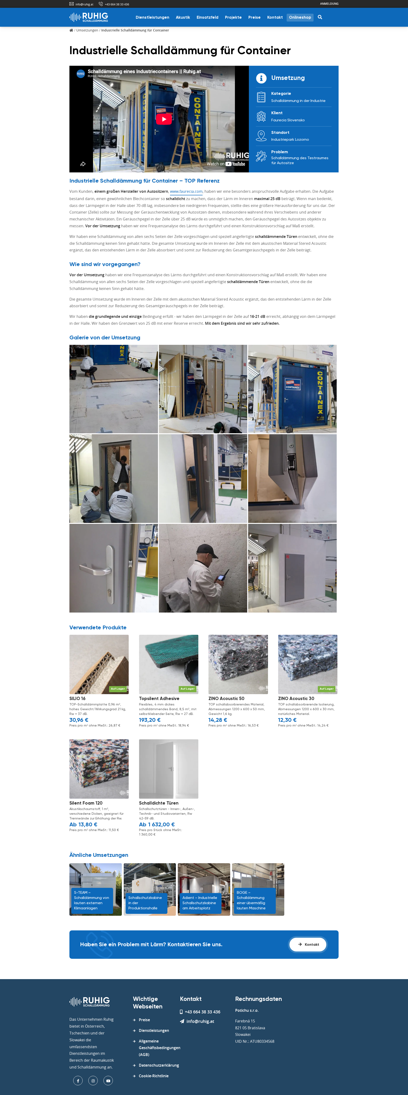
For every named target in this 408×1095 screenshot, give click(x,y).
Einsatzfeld (207, 18)
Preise (254, 18)
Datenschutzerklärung (159, 1065)
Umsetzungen (87, 30)
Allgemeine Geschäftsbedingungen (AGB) (159, 1047)
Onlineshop (300, 18)
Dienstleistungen (152, 18)
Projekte (233, 18)
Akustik (183, 18)
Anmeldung (329, 4)
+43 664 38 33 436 (117, 4)
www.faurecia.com (186, 191)
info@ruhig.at (84, 4)
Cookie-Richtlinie (154, 1075)
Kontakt (275, 18)
